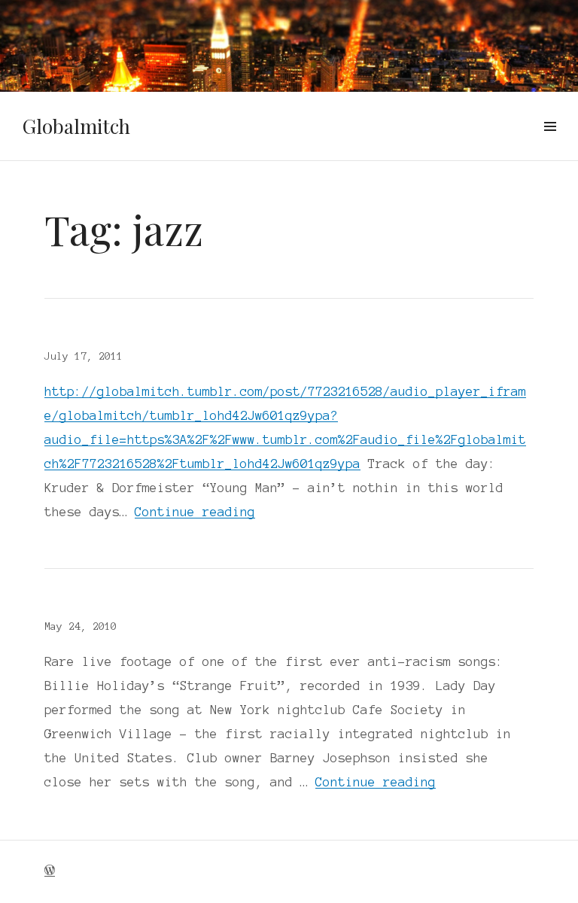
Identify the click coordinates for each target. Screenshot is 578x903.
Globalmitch (76, 126)
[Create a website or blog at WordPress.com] (49, 871)
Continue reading (195, 511)
